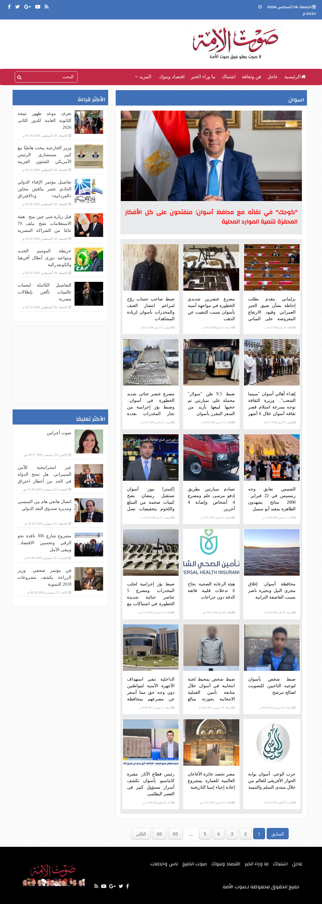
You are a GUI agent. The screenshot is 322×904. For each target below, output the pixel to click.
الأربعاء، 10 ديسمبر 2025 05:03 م (216, 707)
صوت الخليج (194, 863)
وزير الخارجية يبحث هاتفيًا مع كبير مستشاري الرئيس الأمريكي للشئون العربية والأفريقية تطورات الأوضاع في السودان (44, 161)
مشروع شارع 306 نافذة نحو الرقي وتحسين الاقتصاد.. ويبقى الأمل (44, 543)
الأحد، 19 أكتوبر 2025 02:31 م (278, 802)
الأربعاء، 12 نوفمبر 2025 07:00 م (156, 707)
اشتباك (229, 76)
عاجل (272, 76)
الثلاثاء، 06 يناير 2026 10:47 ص (218, 612)
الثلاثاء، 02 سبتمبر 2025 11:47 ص (216, 802)
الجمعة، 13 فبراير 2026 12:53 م (217, 517)
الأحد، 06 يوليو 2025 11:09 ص (157, 802)
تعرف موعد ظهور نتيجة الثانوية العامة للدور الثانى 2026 (44, 120)
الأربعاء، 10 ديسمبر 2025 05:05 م (276, 707)
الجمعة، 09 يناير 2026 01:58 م (278, 612)
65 (175, 833)
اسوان (296, 100)
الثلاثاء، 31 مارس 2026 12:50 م (217, 422)
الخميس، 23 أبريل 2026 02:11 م (156, 327)
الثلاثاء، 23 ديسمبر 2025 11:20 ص (155, 612)
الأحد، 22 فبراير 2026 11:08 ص (277, 517)
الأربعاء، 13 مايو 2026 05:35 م (218, 327)
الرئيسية (292, 76)
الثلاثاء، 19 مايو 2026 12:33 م (279, 327)
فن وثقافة (251, 76)
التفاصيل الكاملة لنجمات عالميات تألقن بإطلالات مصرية (44, 292)
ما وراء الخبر (203, 76)
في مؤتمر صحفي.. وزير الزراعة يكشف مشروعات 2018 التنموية (44, 577)
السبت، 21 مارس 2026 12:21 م (156, 422)
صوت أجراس (59, 432)
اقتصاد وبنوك (172, 76)
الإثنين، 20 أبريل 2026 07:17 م (278, 422)
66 (159, 833)
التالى (141, 833)
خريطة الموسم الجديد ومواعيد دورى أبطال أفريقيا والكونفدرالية (44, 258)
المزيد (144, 76)
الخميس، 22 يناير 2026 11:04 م (157, 517)
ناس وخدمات (164, 863)
